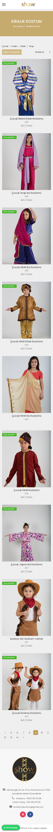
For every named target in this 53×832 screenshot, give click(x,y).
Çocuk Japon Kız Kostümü (26, 564)
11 (48, 732)
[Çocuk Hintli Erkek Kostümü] (26, 310)
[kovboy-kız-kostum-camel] (26, 607)
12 (5, 737)
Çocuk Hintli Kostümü (26, 490)
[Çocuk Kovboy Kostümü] (26, 681)
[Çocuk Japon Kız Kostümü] (26, 533)
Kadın (14, 46)
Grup (31, 46)
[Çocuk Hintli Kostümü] (26, 458)
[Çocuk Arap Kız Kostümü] (26, 161)
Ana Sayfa (18, 26)
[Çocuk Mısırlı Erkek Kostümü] (26, 87)
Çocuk (5, 46)
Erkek (23, 46)
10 (42, 732)
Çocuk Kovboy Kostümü (26, 713)
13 (11, 737)
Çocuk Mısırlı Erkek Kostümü (26, 118)
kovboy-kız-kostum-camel (26, 638)
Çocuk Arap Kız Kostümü (26, 193)
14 (17, 737)
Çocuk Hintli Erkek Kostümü (26, 341)
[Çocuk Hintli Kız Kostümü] (26, 236)
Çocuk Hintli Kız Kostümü (26, 267)
